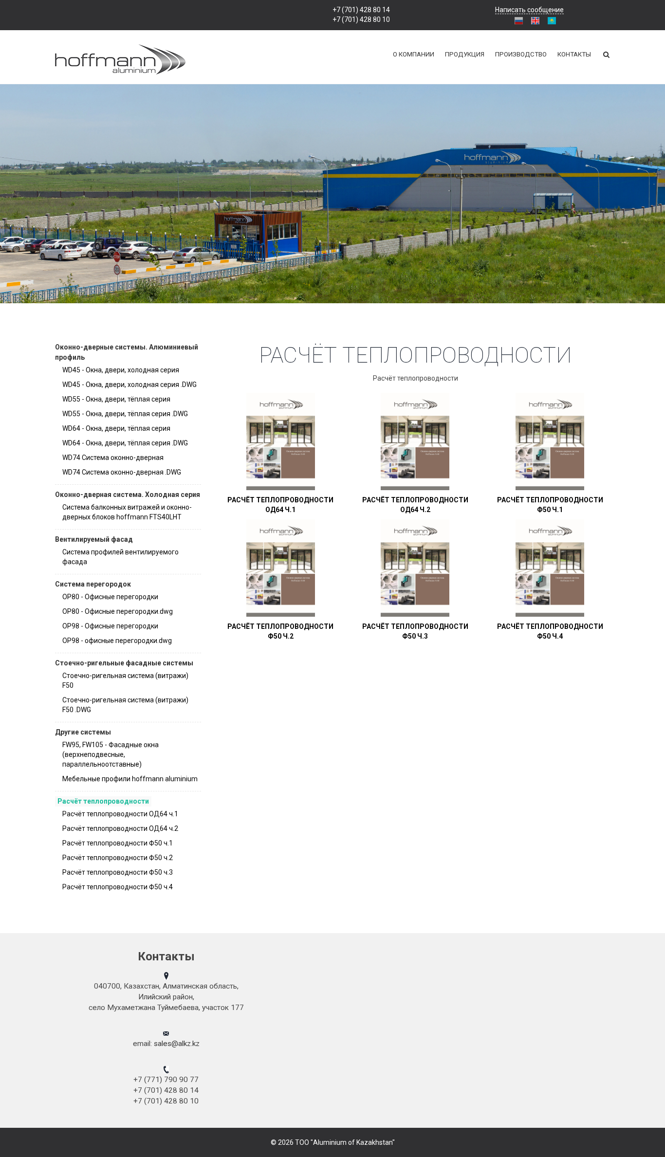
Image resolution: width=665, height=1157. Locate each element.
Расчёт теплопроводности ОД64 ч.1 (120, 814)
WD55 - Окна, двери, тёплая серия (116, 399)
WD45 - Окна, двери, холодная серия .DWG (129, 384)
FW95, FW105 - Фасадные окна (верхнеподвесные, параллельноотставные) (110, 754)
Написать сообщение (529, 10)
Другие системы (83, 732)
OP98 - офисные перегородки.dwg (117, 640)
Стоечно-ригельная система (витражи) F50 (125, 680)
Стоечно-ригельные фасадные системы (124, 663)
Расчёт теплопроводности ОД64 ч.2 (120, 828)
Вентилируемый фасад (94, 539)
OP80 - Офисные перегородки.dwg (117, 611)
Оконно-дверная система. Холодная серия (127, 494)
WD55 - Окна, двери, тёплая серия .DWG (125, 414)
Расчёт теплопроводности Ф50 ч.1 (117, 843)
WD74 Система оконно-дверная (113, 457)
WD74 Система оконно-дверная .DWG (121, 472)
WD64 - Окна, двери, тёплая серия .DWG (125, 443)
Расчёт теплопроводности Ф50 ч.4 (117, 887)
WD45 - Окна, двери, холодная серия (120, 370)
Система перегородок (93, 584)
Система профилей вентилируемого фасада (120, 557)
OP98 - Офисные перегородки (110, 626)
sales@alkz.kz (177, 1043)
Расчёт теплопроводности (103, 801)
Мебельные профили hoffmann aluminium (130, 779)
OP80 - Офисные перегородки (110, 597)
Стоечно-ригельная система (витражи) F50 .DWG (125, 705)
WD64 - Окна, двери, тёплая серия (116, 428)
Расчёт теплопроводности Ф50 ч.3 (117, 872)
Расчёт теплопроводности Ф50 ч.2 (117, 858)
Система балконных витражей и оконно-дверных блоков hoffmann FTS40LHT (127, 512)
